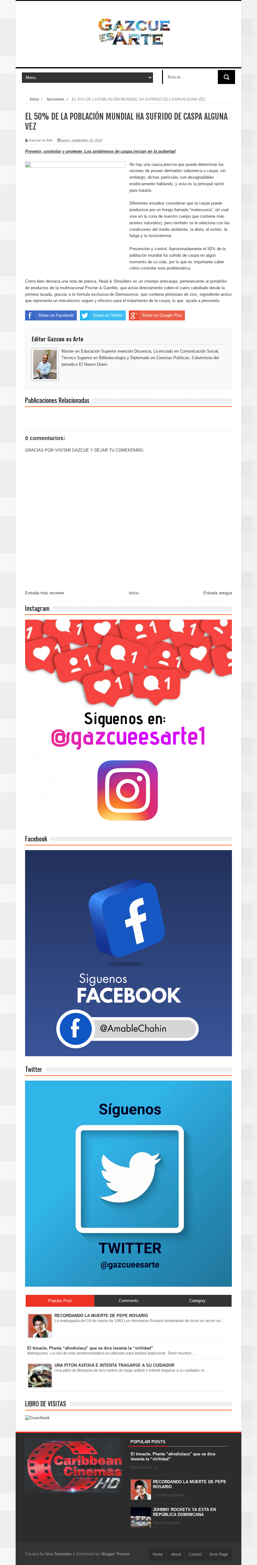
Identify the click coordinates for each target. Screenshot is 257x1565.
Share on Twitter (108, 315)
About (176, 1554)
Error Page (219, 1554)
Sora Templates (58, 1554)
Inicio (34, 99)
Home (158, 1554)
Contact (195, 1554)
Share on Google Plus (162, 315)
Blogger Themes (116, 1554)
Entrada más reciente (44, 593)
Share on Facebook (56, 315)
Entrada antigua (217, 593)
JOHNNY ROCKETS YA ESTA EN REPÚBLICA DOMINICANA (184, 1512)
